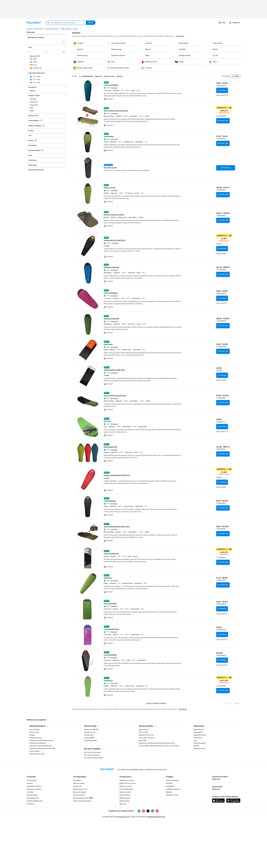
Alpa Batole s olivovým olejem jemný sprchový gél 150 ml (157, 743)
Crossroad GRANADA (111, 85)
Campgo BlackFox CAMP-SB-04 (114, 370)
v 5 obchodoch (221, 138)
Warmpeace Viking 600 (111, 319)
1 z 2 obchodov (221, 116)
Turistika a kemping (65, 29)
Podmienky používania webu (156, 817)
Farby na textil (34, 732)
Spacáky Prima (88, 735)
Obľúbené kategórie (37, 726)
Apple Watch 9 (198, 732)
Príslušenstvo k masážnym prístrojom (41, 740)
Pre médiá (30, 792)
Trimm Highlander (110, 501)
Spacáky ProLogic (90, 732)
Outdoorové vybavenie (51, 29)
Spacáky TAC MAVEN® (91, 730)
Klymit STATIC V (144, 730)
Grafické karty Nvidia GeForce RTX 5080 (42, 749)
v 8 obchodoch (221, 449)
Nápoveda (122, 804)
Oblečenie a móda (199, 749)
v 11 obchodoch (221, 269)
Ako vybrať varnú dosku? (92, 755)
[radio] (28, 77)
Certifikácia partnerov (173, 789)
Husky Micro (108, 578)
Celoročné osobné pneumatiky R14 (40, 746)
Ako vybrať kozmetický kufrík (93, 758)
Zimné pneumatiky (200, 743)
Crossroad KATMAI (110, 603)
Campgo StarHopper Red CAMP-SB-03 (117, 475)
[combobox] (65, 23)
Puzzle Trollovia (34, 751)
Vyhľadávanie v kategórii (36, 37)
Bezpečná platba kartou (81, 798)
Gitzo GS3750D (143, 732)
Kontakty (30, 783)
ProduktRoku (170, 786)
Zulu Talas (107, 421)
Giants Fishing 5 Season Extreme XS (116, 111)
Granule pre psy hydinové (37, 743)
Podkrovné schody (35, 738)
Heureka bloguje (32, 795)
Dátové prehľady (124, 795)
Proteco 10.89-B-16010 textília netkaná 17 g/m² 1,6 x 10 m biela (159, 746)
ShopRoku (169, 783)
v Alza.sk (219, 244)
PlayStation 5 (198, 738)
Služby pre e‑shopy (125, 786)
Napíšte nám (216, 779)
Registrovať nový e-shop (127, 783)
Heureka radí (77, 786)
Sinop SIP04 (142, 740)
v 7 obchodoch (221, 215)
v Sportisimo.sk (221, 85)
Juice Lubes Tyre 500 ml (146, 738)
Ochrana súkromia (79, 795)
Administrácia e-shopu (126, 780)
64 (236, 703)
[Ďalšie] (239, 703)
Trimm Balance (109, 136)
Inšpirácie (169, 792)
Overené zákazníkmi (172, 780)
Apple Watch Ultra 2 (200, 735)
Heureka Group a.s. (124, 817)
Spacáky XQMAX (89, 738)
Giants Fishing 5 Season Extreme (115, 396)
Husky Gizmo (108, 344)
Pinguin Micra (108, 680)
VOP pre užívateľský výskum (82, 801)
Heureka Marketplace (126, 789)
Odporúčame (199, 726)
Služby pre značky (125, 792)
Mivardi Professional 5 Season (114, 215)
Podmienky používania (34, 786)
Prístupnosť (31, 804)
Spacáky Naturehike (90, 740)
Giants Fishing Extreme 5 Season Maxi (117, 527)
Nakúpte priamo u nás (80, 789)
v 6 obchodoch (221, 190)
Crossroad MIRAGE (110, 655)
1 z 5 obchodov (221, 557)
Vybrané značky (90, 726)
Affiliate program (124, 798)
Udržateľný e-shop (172, 795)
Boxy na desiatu (34, 730)
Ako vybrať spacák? (110, 168)
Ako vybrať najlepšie (92, 749)
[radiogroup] (47, 80)
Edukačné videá (124, 801)
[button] (44, 42)
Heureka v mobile (78, 783)
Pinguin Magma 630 (110, 447)
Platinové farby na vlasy (37, 754)
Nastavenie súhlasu (79, 792)
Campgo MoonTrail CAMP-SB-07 (115, 240)
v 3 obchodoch (221, 529)
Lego (195, 740)
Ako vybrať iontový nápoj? (92, 752)
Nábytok (196, 746)
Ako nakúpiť (77, 780)
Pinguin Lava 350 (109, 188)
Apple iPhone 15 (199, 730)
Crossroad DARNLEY (111, 293)
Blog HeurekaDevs (33, 798)
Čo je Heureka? (31, 780)
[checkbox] (28, 56)
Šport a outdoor (39, 29)
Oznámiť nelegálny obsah (35, 801)
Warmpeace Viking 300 (111, 267)
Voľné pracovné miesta (34, 789)
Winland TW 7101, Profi (146, 735)
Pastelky (32, 735)
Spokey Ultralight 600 (111, 554)
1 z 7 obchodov (221, 686)
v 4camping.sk (220, 422)
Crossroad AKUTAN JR (111, 629)
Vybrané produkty (146, 726)
